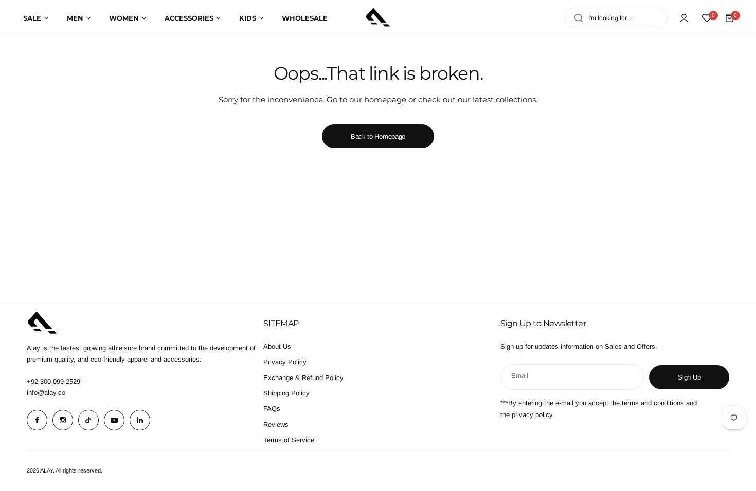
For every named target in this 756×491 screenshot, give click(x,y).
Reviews (276, 424)
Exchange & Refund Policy (303, 378)
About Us (277, 346)
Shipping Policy (286, 393)
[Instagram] (62, 420)
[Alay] (378, 18)
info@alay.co (46, 392)
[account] (684, 18)
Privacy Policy (285, 362)
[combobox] (616, 18)
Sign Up (689, 377)
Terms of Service (288, 440)
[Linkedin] (140, 420)
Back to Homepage (378, 136)
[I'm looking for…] (578, 18)
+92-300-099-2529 (53, 381)
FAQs (271, 408)
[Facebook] (37, 420)
